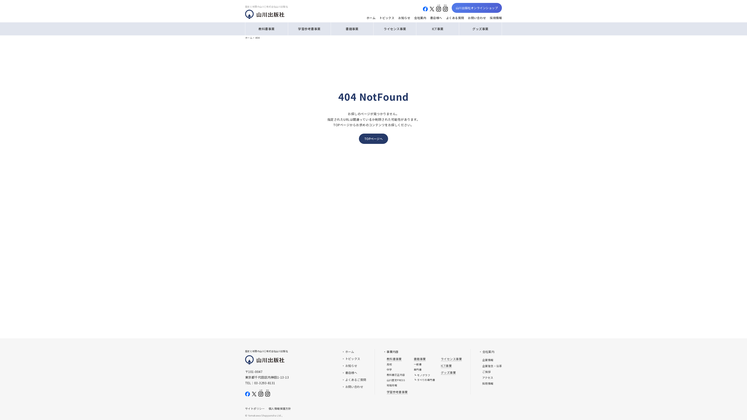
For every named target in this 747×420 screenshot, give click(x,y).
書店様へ (436, 18)
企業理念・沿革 (492, 366)
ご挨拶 (486, 372)
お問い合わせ (477, 18)
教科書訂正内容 (396, 375)
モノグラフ (423, 375)
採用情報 (496, 18)
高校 (389, 364)
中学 (389, 369)
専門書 (418, 369)
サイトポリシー (255, 408)
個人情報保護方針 (280, 408)
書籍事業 (352, 28)
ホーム (370, 18)
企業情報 (488, 360)
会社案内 (420, 18)
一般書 (418, 364)
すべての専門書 (426, 380)
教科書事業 (266, 28)
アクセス (487, 378)
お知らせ (404, 18)
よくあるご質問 (355, 380)
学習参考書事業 (309, 28)
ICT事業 (438, 28)
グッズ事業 (480, 28)
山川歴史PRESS (396, 380)
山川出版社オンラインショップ (477, 8)
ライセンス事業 (395, 28)
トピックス (386, 18)
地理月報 (392, 385)
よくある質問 (455, 18)
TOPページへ (373, 139)
